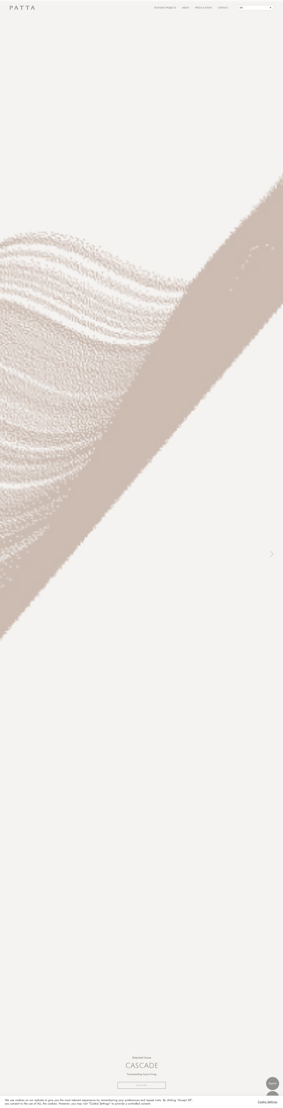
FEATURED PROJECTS (165, 7)
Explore (141, 1085)
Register (273, 1083)
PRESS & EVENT (203, 7)
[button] (7, 554)
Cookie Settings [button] (267, 1102)
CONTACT (223, 7)
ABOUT (185, 7)
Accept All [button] (251, 1102)
